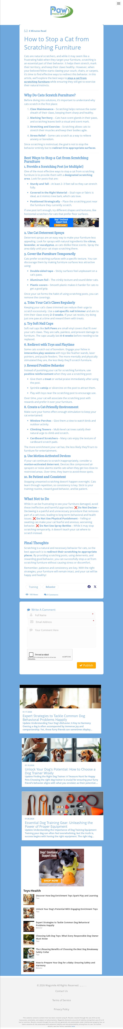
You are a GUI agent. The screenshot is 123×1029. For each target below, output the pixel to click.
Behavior (50, 586)
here (73, 1026)
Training (33, 587)
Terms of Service (61, 1000)
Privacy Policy (61, 1009)
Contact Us (61, 991)
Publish (87, 665)
